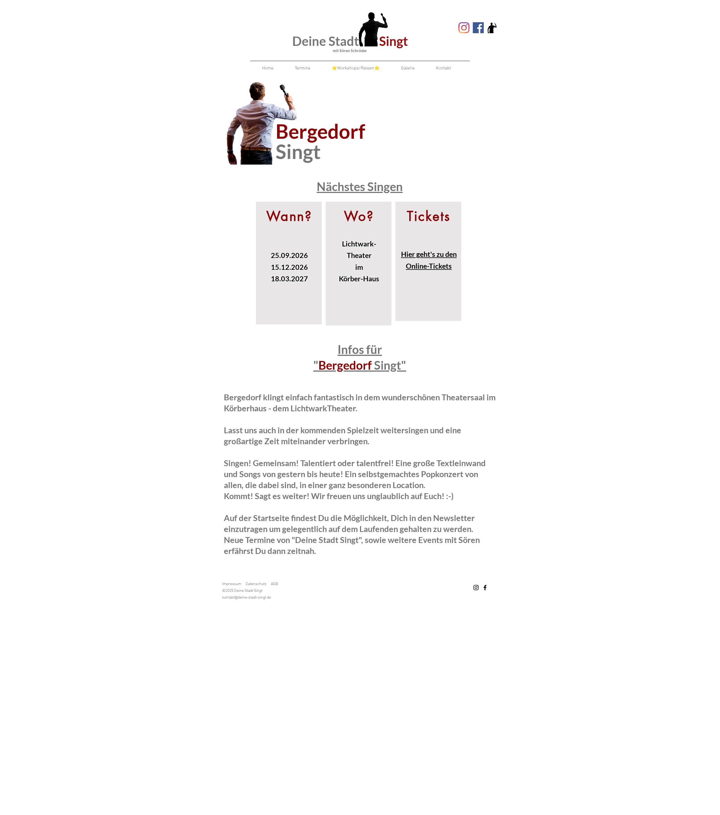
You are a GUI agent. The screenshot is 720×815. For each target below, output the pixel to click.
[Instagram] (463, 27)
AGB (275, 584)
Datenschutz (256, 584)
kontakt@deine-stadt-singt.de (246, 597)
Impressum (231, 584)
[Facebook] (478, 27)
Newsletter (454, 518)
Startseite (271, 518)
